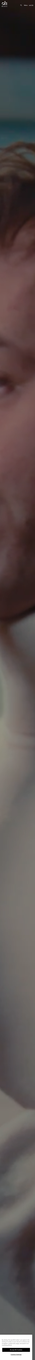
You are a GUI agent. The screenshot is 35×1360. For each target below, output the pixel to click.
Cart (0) (31, 5)
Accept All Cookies (16, 1350)
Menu (26, 5)
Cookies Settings (16, 1354)
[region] (16, 1347)
